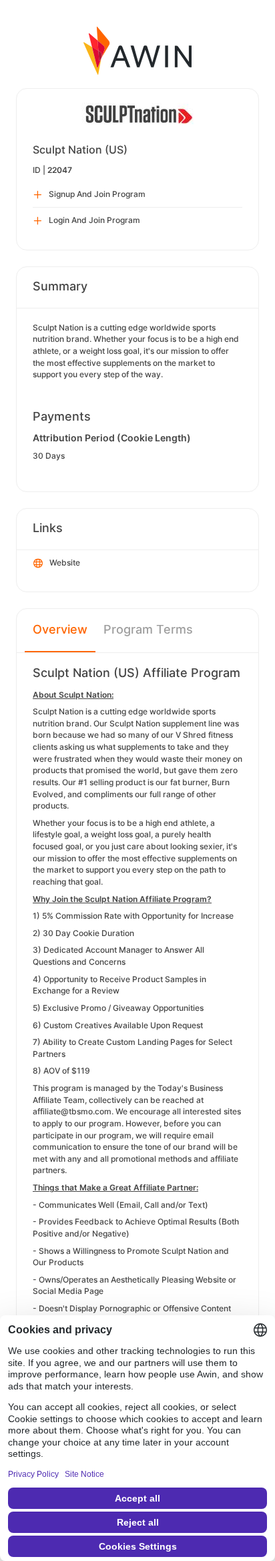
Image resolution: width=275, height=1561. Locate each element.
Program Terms (148, 629)
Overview (60, 629)
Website (64, 563)
